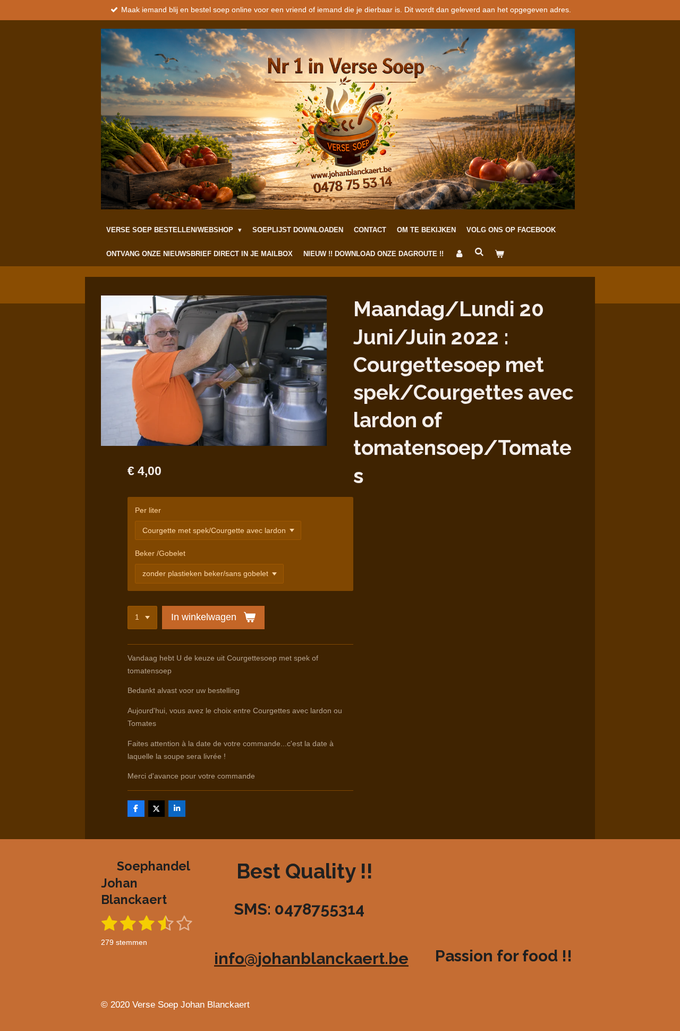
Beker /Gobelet (160, 553)
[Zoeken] (479, 252)
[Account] (459, 254)
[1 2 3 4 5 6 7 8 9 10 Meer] (142, 617)
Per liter (148, 510)
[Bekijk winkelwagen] (499, 254)
